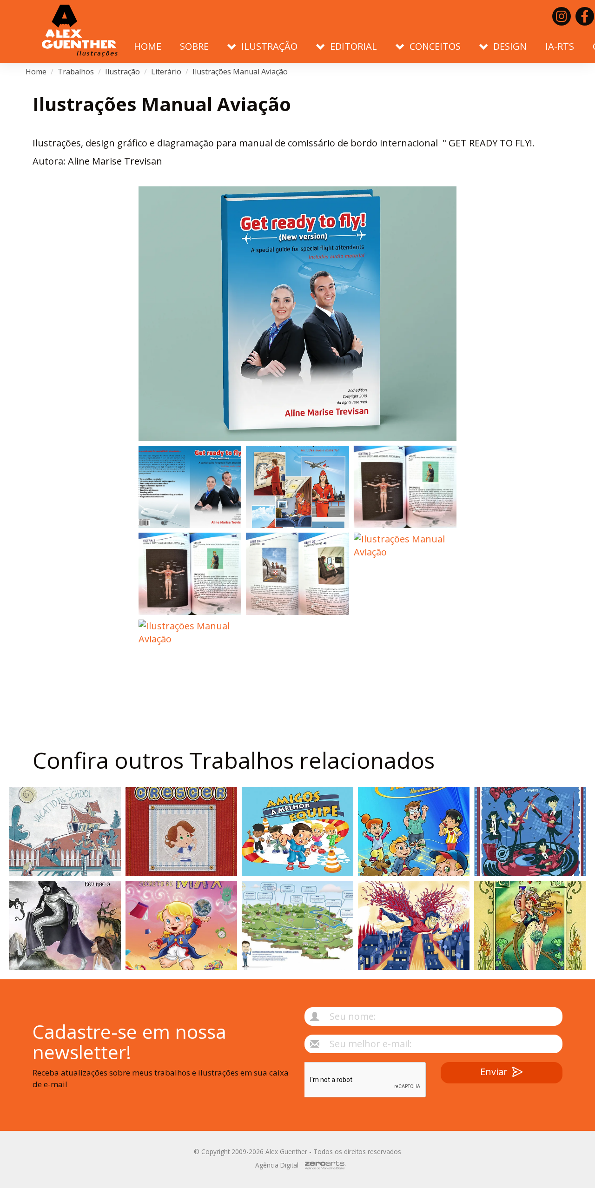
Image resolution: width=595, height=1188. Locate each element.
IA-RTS (559, 46)
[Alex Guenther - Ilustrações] (80, 31)
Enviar (494, 1071)
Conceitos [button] (435, 46)
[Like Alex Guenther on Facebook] (584, 16)
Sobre (194, 46)
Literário (166, 71)
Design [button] (510, 46)
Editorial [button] (353, 46)
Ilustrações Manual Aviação (240, 71)
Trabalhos (76, 71)
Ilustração (122, 71)
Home (147, 46)
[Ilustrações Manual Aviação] (297, 313)
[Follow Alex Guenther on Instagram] (561, 16)
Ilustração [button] (269, 46)
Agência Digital (276, 1165)
